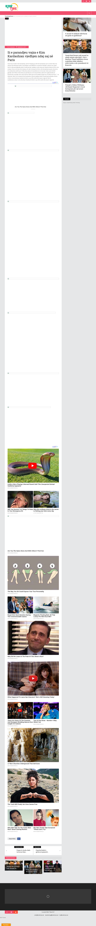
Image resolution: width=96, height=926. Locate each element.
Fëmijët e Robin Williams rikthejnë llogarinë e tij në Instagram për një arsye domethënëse (75, 88)
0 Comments (12, 47)
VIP (65, 40)
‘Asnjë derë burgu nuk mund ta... (12, 867)
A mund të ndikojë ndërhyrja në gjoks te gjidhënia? (76, 35)
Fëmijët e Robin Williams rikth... (32, 871)
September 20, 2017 (22, 47)
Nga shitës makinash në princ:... (50, 868)
